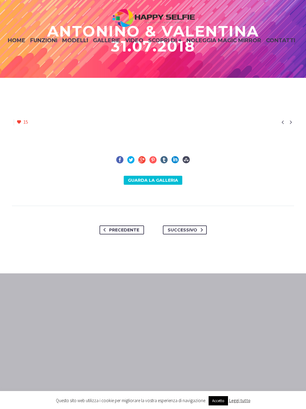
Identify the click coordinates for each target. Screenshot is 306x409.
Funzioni (43, 40)
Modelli (75, 40)
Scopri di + (165, 40)
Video (134, 40)
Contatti (280, 40)
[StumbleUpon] (186, 159)
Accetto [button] (218, 400)
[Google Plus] (142, 159)
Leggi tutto (239, 400)
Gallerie (106, 40)
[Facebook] (119, 159)
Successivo (182, 230)
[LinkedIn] (175, 159)
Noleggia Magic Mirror (223, 40)
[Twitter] (130, 159)
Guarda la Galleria (153, 180)
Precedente (124, 230)
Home (16, 40)
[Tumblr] (164, 159)
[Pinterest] (153, 159)
